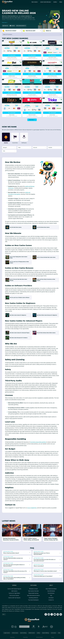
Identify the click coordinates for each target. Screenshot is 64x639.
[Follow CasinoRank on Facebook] (45, 618)
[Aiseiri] (45, 630)
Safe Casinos (14, 594)
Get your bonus (11, 55)
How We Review (51, 594)
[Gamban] (33, 630)
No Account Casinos (14, 599)
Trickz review (52, 114)
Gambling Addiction (33, 601)
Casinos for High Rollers (14, 596)
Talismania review (32, 76)
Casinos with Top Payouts (14, 601)
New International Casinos (33, 599)
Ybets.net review (32, 114)
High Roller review (52, 57)
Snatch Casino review (11, 57)
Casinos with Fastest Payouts (14, 592)
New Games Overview (33, 594)
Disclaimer (50, 601)
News (60, 2)
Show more (31, 119)
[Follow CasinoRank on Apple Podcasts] (60, 618)
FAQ (51, 599)
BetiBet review (12, 76)
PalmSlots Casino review (12, 94)
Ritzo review (11, 114)
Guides (55, 2)
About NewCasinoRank (50, 592)
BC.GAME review (32, 57)
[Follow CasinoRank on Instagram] (48, 618)
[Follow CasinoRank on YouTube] (54, 618)
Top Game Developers (33, 603)
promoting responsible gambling (38, 442)
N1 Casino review (32, 94)
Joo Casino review (52, 94)
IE (3, 617)
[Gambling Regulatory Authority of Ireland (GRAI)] (13, 630)
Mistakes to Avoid (33, 592)
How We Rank (51, 596)
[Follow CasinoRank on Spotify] (57, 618)
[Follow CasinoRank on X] (51, 618)
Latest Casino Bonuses (45, 2)
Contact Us (50, 603)
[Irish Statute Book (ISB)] (24, 630)
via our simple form (31, 507)
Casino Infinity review (52, 76)
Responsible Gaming (33, 596)
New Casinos (35, 2)
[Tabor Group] (38, 630)
